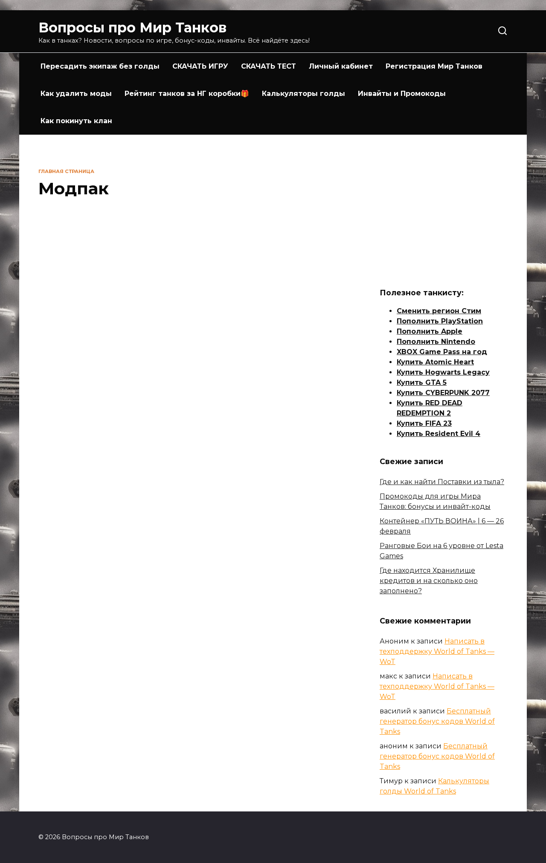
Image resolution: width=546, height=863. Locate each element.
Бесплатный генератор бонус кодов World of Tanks (437, 721)
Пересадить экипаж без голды (100, 66)
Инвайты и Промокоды (402, 93)
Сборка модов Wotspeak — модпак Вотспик (194, 521)
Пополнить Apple (429, 331)
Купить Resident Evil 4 (438, 434)
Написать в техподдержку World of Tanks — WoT (437, 651)
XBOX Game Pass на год (442, 352)
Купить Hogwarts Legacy (443, 372)
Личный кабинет (341, 66)
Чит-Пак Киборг (204, 317)
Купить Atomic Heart (435, 362)
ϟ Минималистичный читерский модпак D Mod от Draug (89, 335)
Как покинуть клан (76, 121)
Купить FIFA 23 (424, 423)
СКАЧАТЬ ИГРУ (200, 66)
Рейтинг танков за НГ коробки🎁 (187, 93)
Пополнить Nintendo (436, 342)
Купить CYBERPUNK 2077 (443, 393)
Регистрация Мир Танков (434, 66)
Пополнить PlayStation (440, 321)
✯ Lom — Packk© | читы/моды (85, 515)
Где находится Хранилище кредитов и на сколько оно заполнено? (429, 580)
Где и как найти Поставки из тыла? (442, 482)
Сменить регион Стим (439, 311)
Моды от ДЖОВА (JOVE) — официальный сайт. (303, 526)
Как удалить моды (76, 93)
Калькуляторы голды (303, 93)
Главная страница (66, 171)
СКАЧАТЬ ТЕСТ (268, 66)
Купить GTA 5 (422, 382)
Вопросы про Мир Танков (132, 27)
